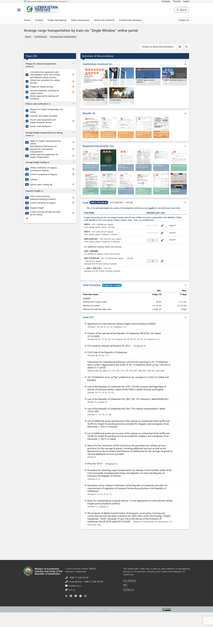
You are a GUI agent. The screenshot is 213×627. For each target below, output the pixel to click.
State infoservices (80, 20)
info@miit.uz (74, 585)
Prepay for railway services (41, 86)
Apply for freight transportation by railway (45, 142)
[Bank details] (161, 160)
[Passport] (108, 160)
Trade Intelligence (57, 20)
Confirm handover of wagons (43, 202)
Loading (33, 179)
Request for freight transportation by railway (46, 110)
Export (28, 36)
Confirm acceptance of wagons (43, 174)
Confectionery (40, 36)
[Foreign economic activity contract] (143, 160)
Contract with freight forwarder (44, 116)
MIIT (125, 584)
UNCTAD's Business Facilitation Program (125, 609)
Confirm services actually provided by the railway (45, 213)
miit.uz (71, 589)
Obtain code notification (40, 126)
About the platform (104, 20)
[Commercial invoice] (126, 184)
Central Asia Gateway (130, 20)
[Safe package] (179, 184)
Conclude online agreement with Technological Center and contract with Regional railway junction (45, 75)
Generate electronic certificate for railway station (44, 92)
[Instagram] (85, 595)
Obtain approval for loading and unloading (44, 97)
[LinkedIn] (71, 595)
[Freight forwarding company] (174, 76)
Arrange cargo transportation (63, 36)
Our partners (129, 580)
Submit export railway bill (41, 184)
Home (27, 20)
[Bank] (121, 76)
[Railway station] (121, 96)
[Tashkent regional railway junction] (148, 76)
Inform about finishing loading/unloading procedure (43, 197)
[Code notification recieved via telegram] (143, 184)
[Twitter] (66, 595)
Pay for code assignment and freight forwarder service (43, 121)
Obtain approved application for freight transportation (44, 155)
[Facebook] (75, 595)
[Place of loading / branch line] (95, 96)
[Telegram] (80, 595)
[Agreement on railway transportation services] (91, 184)
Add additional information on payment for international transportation (43, 149)
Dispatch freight (37, 208)
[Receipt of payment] (108, 184)
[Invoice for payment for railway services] (91, 160)
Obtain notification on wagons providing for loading (43, 169)
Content (39, 20)
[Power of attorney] (126, 160)
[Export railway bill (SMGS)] (161, 184)
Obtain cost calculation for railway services (45, 81)
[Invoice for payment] (179, 160)
